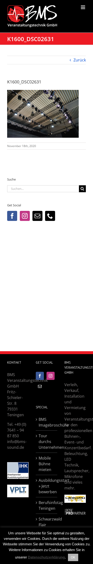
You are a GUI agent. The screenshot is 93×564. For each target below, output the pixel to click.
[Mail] (37, 216)
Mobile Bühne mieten (45, 463)
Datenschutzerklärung (46, 557)
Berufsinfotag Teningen (47, 505)
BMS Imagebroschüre (47, 422)
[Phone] (50, 216)
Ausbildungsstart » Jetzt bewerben (47, 486)
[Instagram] (25, 216)
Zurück (79, 60)
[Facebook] (12, 216)
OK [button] (73, 557)
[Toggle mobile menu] (83, 7)
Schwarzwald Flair (47, 521)
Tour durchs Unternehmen (47, 441)
